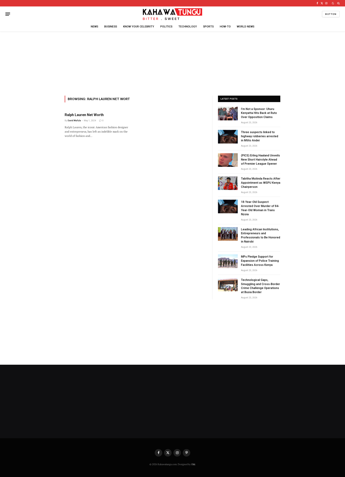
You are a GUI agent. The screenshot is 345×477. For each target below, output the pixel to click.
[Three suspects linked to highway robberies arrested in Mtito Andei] (228, 137)
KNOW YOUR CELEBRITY (138, 26)
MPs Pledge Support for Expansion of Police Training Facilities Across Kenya (260, 261)
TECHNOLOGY (187, 26)
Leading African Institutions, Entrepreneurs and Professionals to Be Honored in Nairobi (260, 235)
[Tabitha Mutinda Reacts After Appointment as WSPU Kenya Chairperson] (228, 183)
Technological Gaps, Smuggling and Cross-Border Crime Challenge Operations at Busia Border (260, 286)
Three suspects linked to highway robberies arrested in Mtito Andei (259, 136)
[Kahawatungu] (172, 14)
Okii (193, 464)
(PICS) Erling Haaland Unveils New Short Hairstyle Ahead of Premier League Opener (260, 159)
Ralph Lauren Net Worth (84, 115)
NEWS (94, 26)
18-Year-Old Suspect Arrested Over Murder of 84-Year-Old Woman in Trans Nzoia (260, 208)
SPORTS (208, 26)
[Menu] (7, 14)
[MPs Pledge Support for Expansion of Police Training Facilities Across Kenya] (228, 261)
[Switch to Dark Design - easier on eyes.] (333, 3)
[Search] (338, 3)
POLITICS (166, 26)
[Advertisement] (172, 63)
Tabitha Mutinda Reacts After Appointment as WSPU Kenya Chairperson (260, 183)
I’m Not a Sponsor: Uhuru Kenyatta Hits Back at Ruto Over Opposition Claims (259, 113)
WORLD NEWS (245, 26)
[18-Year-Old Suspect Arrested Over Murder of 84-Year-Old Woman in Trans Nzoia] (228, 206)
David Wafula (74, 120)
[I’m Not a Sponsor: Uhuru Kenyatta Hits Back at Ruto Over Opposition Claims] (228, 113)
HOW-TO (225, 26)
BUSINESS (110, 26)
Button (330, 14)
